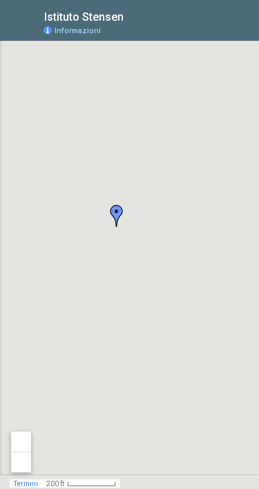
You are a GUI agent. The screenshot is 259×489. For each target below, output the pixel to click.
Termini (26, 484)
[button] (116, 215)
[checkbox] (134, 16)
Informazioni (78, 30)
